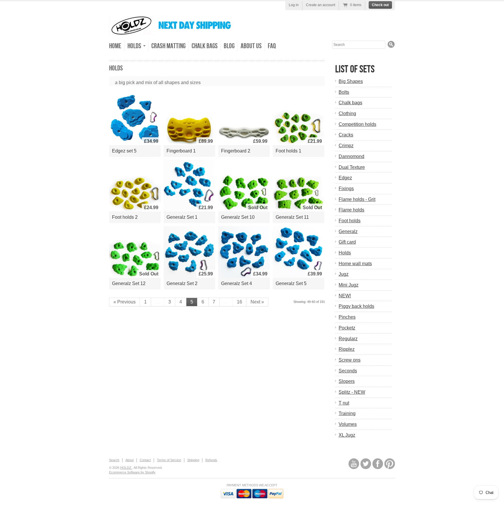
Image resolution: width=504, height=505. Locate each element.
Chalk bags (350, 102)
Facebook (377, 463)
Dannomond (351, 156)
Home (115, 46)
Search (114, 460)
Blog (229, 46)
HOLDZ (126, 467)
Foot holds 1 (288, 150)
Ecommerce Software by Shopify (132, 472)
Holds (345, 252)
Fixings (346, 188)
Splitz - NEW (352, 392)
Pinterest (389, 463)
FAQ (272, 46)
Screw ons (349, 360)
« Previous (124, 301)
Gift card (347, 242)
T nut (344, 402)
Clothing (347, 113)
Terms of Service (169, 460)
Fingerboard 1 (181, 150)
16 (239, 301)
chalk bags (205, 46)
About (129, 460)
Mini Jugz (348, 284)
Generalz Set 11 (292, 217)
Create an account (320, 5)
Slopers (347, 381)
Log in (294, 5)
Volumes (348, 424)
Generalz (348, 231)
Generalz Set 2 (182, 283)
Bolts (344, 92)
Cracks (346, 134)
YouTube (354, 463)
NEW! (345, 295)
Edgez (345, 177)
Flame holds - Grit (357, 199)
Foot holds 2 (125, 217)
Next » (257, 301)
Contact (145, 460)
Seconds (348, 370)
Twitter (365, 463)
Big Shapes (351, 81)
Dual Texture (352, 167)
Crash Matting (168, 46)
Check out (380, 5)
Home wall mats (355, 263)
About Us (251, 46)
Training (347, 413)
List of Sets (354, 69)
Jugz (344, 274)
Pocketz (347, 327)
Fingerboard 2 (235, 150)
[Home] (174, 31)
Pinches (347, 317)
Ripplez (347, 349)
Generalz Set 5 (291, 283)
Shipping (193, 460)
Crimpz (346, 145)
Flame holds (351, 209)
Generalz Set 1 (182, 217)
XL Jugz (347, 435)
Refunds (211, 460)
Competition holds (357, 124)
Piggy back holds (356, 306)
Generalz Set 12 (129, 283)
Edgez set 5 (124, 150)
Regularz (348, 338)
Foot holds (349, 220)
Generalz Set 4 (236, 283)
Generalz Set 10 (238, 217)
